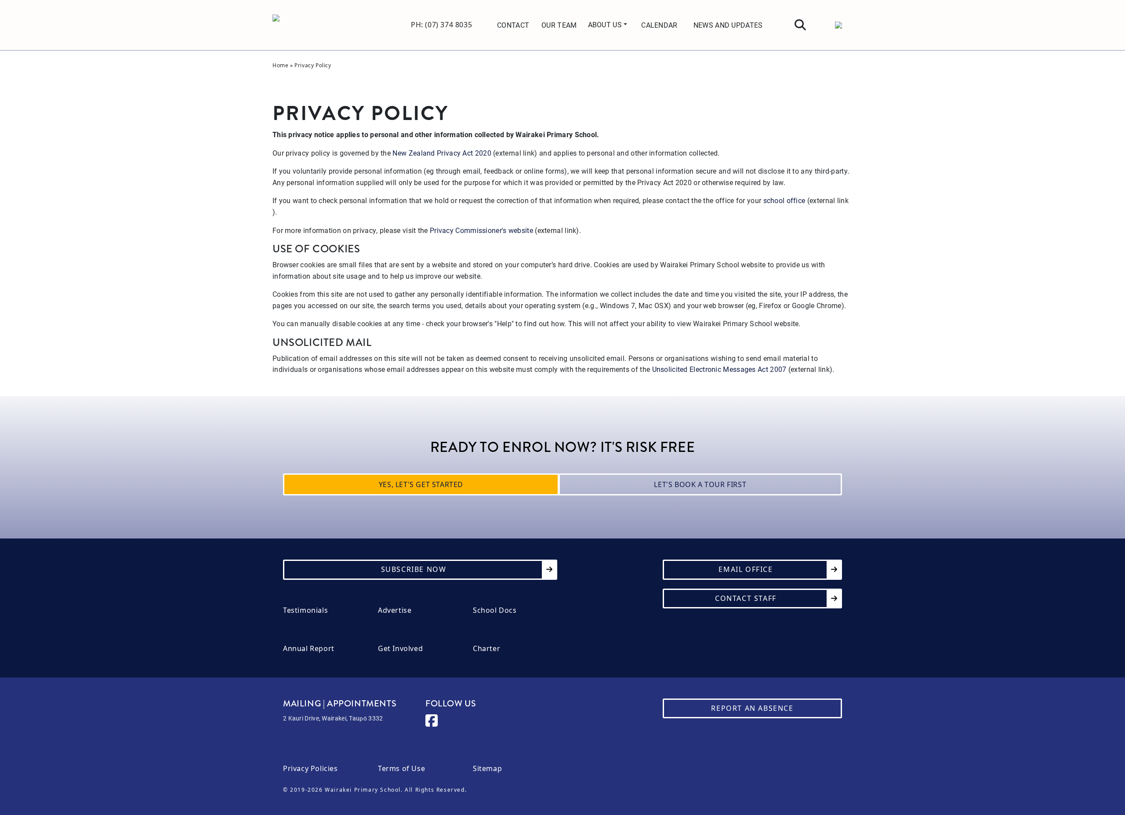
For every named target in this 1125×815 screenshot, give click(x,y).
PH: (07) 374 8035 (441, 24)
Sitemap (487, 768)
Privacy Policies (310, 768)
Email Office (746, 569)
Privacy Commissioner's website (481, 230)
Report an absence (752, 708)
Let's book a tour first (700, 484)
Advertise (394, 610)
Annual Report (308, 648)
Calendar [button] (659, 24)
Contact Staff (746, 598)
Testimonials (305, 610)
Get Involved (400, 648)
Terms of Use (401, 768)
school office (784, 200)
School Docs (495, 610)
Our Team (559, 24)
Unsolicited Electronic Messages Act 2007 (719, 369)
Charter (486, 648)
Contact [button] (513, 24)
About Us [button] (606, 24)
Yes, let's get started (421, 484)
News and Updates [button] (728, 24)
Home (280, 65)
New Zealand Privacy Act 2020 (441, 152)
